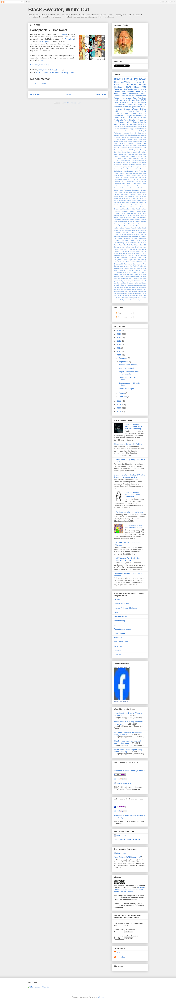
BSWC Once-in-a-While (45, 73)
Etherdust (143, 179)
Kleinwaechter (128, 207)
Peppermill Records (135, 236)
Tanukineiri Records (120, 141)
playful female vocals (132, 295)
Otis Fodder (123, 234)
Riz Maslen (135, 245)
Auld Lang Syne (133, 100)
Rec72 (140, 243)
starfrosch (142, 89)
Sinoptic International (120, 253)
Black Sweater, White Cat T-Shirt (127, 839)
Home (68, 94)
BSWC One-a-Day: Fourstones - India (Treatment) (132, 494)
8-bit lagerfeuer (45, 42)
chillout (122, 285)
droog (116, 287)
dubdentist (130, 287)
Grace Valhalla (135, 188)
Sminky (116, 255)
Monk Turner (132, 224)
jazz (123, 291)
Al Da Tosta (125, 145)
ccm (115, 285)
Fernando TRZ (119, 181)
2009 (119, 355)
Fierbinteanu (129, 181)
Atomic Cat (127, 150)
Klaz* (122, 207)
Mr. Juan (139, 226)
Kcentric (124, 205)
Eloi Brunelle (124, 177)
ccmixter (141, 82)
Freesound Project (139, 131)
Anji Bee (140, 126)
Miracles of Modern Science (131, 221)
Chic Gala (117, 158)
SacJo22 (143, 245)
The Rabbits (133, 266)
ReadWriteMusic (131, 243)
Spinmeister (132, 257)
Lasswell (130, 209)
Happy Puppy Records (121, 192)
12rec (124, 111)
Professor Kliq (141, 137)
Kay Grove (117, 205)
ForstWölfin (117, 183)
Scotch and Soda (140, 247)
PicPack (134, 238)
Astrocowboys (118, 150)
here (42, 60)
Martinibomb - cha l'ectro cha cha (129, 512)
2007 (119, 405)
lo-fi (139, 291)
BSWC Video (120, 94)
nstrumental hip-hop (139, 293)
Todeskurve (122, 270)
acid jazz (122, 281)
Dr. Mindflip (123, 131)
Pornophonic (69, 39)
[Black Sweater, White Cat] (121, 699)
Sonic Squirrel (119, 633)
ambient (117, 111)
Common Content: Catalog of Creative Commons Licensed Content (129, 476)
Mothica (126, 226)
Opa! (144, 232)
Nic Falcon (139, 230)
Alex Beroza (133, 145)
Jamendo (63, 34)
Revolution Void (119, 139)
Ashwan (131, 111)
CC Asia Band (139, 129)
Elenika (128, 175)
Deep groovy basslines (126, 167)
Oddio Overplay (131, 232)
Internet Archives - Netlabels (125, 608)
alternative (137, 281)
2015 (119, 334)
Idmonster (133, 194)
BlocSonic (118, 87)
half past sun (122, 289)
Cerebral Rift (142, 156)
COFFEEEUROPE (131, 156)
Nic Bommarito (120, 122)
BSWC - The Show (125, 84)
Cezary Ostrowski (138, 102)
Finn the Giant (140, 181)
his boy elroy (139, 289)
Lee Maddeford (138, 209)
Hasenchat (132, 192)
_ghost (116, 281)
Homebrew (124, 194)
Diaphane (138, 167)
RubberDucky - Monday (128, 365)
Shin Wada (142, 249)
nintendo (130, 293)
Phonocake (126, 238)
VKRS (130, 272)
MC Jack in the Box (131, 118)
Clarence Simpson (139, 158)
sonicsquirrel (133, 298)
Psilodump (124, 240)
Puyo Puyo (141, 240)
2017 (119, 330)
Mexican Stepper (140, 219)
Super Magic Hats (134, 259)
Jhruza (116, 200)
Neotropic (121, 230)
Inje (139, 194)
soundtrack (117, 300)
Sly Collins (142, 253)
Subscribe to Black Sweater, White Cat (129, 771)
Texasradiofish (118, 264)
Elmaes (116, 177)
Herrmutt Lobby (141, 192)
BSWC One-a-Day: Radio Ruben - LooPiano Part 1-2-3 (129, 559)
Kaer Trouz (125, 202)
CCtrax (117, 599)
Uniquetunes (118, 272)
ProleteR (116, 240)
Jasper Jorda (118, 198)
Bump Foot (141, 91)
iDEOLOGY (122, 143)
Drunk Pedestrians (126, 173)
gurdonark (136, 107)
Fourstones (141, 116)
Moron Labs (118, 226)
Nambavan (117, 137)
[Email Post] (63, 70)
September (124, 362)
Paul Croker (125, 236)
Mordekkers (142, 224)
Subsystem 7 (118, 259)
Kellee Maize (131, 205)
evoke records (137, 141)
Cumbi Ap (140, 160)
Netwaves (117, 98)
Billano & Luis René (133, 152)
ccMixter (117, 654)
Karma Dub (142, 202)
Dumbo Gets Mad (139, 173)
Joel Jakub (122, 200)
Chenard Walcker (131, 109)
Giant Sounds (132, 186)
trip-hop (130, 300)
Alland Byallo (142, 145)
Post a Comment (39, 83)
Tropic (144, 270)
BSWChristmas (130, 89)
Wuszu (134, 276)
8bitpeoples (117, 145)
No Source (125, 137)
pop (140, 295)
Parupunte (117, 236)
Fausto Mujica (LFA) (129, 116)
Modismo (143, 135)
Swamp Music (124, 262)
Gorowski (133, 133)
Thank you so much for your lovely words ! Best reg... (128, 750)
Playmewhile (142, 238)
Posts (119, 313)
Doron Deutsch (128, 171)
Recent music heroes (122, 629)
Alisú (115, 126)
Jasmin (143, 196)
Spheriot (116, 257)
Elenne (134, 175)
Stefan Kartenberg (139, 139)
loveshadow (133, 124)
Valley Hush (137, 272)
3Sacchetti (138, 143)
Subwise (125, 259)
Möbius (122, 228)
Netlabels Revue (120, 616)
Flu (130, 131)
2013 (119, 341)
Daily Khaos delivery (134, 164)
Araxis (140, 148)
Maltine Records (119, 217)
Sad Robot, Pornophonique (40, 65)
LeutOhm (125, 211)
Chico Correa (127, 158)
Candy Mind (141, 111)
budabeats (142, 283)
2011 (119, 348)
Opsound (133, 137)
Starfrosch (118, 638)
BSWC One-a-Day (61, 73)
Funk (144, 183)
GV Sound (124, 186)
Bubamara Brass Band (135, 154)
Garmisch (126, 133)
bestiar (136, 283)
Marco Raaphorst (130, 120)
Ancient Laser (118, 148)
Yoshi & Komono (133, 279)
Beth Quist (117, 152)
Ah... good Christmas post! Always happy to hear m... (128, 733)
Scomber (129, 139)
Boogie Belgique (129, 129)
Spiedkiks (124, 257)
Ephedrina (142, 177)
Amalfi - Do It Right (126, 389)
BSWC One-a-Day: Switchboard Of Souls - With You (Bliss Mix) (134, 426)
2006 (119, 408)
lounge (120, 293)
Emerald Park (133, 177)
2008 (119, 401)
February (123, 397)
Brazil (125, 154)
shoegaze (124, 298)
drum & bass (122, 287)
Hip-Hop (116, 194)
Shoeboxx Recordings (121, 251)
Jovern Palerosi (131, 200)
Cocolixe (116, 160)
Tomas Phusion (134, 270)
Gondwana (125, 188)
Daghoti (124, 164)
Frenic (139, 183)
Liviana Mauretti (135, 211)
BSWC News (132, 87)
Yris (141, 279)
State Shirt (142, 257)
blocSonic (118, 650)
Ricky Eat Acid (124, 245)
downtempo (128, 285)
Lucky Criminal (131, 213)
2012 (119, 345)
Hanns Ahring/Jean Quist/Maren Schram (132, 190)
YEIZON (139, 276)
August (122, 393)
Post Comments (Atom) (73, 103)
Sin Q (143, 251)
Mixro (125, 224)
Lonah (123, 213)
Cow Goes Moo (125, 160)
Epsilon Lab (118, 179)
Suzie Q (143, 259)
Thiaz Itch (132, 268)
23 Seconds (142, 124)
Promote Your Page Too (121, 701)
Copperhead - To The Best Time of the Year (133, 526)
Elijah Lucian (141, 175)
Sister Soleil (135, 253)
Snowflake (118, 107)
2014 (119, 337)
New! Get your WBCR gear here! (127, 857)
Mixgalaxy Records (134, 135)
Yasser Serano (123, 279)
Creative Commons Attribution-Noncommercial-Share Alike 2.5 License (129, 889)
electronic (117, 124)
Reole (116, 245)
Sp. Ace (134, 255)
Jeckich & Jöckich (129, 198)
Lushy (139, 213)
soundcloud (133, 94)
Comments (122, 317)
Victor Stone (132, 122)
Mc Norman (125, 219)
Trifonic (130, 141)
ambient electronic (127, 283)
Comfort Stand (140, 96)
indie (144, 289)
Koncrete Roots (138, 207)
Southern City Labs (125, 255)
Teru (144, 262)
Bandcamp (124, 102)
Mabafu (129, 215)
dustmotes (137, 287)
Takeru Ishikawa (136, 262)
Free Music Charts (129, 183)
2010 (119, 351)
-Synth (130, 143)
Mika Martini (118, 221)
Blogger (101, 997)
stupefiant (124, 300)
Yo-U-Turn (118, 646)
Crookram (134, 160)
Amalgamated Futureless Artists (127, 126)
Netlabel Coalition (130, 230)
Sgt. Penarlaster (132, 249)
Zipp (144, 279)
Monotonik (142, 120)
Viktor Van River (128, 274)
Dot (134, 171)
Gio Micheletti (141, 186)
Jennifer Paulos (141, 198)
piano (122, 295)
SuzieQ (116, 262)
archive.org (130, 96)
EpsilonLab (126, 179)
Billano (124, 152)
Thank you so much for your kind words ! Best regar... (127, 742)
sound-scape (141, 298)
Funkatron (117, 186)
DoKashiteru (118, 171)
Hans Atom (142, 133)
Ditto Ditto (137, 98)
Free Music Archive (122, 604)
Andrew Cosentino (129, 148)
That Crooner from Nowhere (133, 264)
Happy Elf (118, 118)
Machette (136, 215)
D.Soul (126, 162)
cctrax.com (127, 98)
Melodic (132, 219)
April (136, 148)
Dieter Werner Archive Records (133, 169)
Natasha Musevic (130, 228)
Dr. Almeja (139, 171)
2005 (119, 411)
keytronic (134, 291)
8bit (145, 143)
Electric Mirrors (119, 175)
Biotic (119, 952)
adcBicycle (129, 281)
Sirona (129, 253)
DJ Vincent (132, 162)
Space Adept (142, 255)
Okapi (140, 232)
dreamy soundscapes (139, 285)
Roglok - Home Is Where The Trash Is (129, 373)
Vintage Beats (138, 274)
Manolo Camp (131, 217)
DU (137, 162)
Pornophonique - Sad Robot (48, 30)
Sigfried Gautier (135, 251)
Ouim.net (130, 234)
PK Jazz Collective (139, 234)
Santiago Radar (129, 247)
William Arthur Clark (126, 276)
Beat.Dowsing (141, 150)
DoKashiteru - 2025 (126, 368)
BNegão (133, 150)
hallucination (130, 289)
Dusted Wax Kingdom (124, 91)
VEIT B (125, 272)
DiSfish (143, 109)
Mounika (132, 226)
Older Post (101, 94)
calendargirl (127, 107)
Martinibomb (123, 135)
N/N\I (116, 612)
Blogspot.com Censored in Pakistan (128, 444)
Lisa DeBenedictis (130, 105)
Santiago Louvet (119, 247)
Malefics (143, 215)
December (123, 358)
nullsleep (116, 295)
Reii (144, 243)
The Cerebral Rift (121, 642)
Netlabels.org (119, 621)
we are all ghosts (138, 300)
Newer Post (35, 94)
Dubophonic (118, 105)
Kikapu (137, 205)
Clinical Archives (121, 113)
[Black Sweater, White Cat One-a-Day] (120, 807)
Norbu (123, 232)
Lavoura (116, 135)
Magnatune (141, 105)
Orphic (116, 234)
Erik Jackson (134, 179)
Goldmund (117, 188)
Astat (144, 148)
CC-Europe (121, 156)
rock (119, 298)
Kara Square (134, 202)
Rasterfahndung (119, 243)
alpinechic (142, 122)
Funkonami (117, 133)
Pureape (132, 240)
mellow (125, 293)
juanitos (125, 124)
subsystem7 (121, 957)
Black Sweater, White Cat (58, 9)
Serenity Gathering (120, 249)
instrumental (118, 291)
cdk (118, 285)
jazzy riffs (128, 291)
